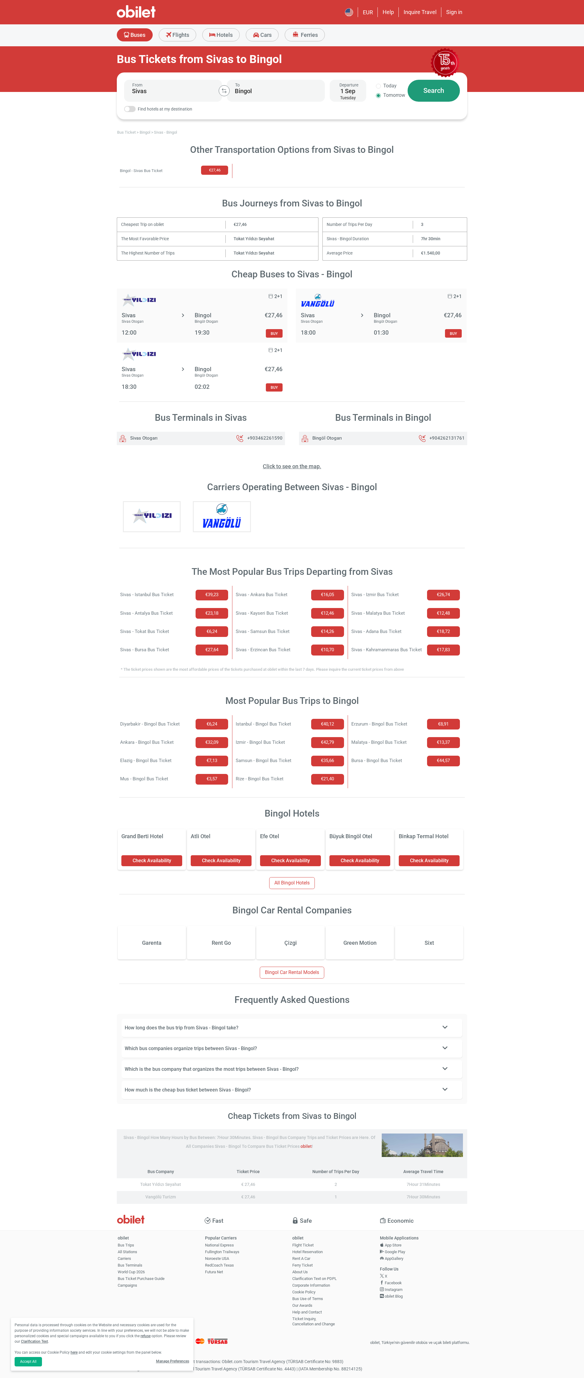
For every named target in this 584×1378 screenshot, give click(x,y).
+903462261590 (265, 438)
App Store (392, 1245)
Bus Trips (126, 1245)
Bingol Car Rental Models (292, 972)
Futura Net (214, 1272)
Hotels (224, 35)
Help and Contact (307, 1312)
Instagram (393, 1289)
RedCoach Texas (219, 1265)
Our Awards (302, 1305)
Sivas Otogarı (143, 438)
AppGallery (393, 1258)
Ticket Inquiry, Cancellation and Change (313, 1321)
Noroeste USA (217, 1258)
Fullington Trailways (222, 1252)
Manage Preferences (172, 1361)
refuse (146, 1336)
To (237, 85)
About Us (300, 1272)
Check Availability (152, 860)
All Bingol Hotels (292, 883)
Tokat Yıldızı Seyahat (254, 238)
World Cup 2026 (131, 1272)
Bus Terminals (130, 1265)
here (74, 1352)
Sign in (454, 12)
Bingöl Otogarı (326, 438)
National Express (219, 1245)
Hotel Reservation (307, 1252)
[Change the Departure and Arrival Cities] (224, 90)
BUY (274, 333)
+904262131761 (447, 438)
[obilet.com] (151, 17)
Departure (348, 85)
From (137, 85)
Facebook (393, 1283)
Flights (180, 35)
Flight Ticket (303, 1245)
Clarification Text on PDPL (314, 1278)
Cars (265, 35)
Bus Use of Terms (307, 1298)
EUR (368, 12)
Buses (137, 35)
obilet (306, 1146)
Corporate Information (311, 1285)
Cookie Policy (303, 1292)
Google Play (394, 1252)
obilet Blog (393, 1296)
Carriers (124, 1258)
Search (433, 90)
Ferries (309, 35)
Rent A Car (301, 1258)
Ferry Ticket (302, 1265)
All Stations (127, 1252)
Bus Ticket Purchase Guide (141, 1278)
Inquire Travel (420, 12)
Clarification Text (34, 1341)
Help (388, 12)
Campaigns (127, 1285)
